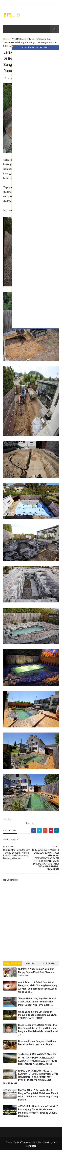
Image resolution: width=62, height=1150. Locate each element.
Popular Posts (12, 963)
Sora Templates (24, 1142)
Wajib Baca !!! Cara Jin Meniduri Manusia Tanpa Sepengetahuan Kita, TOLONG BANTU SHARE (37, 1014)
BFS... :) (11, 15)
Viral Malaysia (19, 38)
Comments (49, 963)
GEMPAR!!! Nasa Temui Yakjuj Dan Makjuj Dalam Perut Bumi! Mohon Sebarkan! (36, 972)
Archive (31, 963)
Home (6, 38)
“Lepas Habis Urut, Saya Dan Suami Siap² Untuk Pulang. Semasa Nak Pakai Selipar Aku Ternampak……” (37, 1001)
